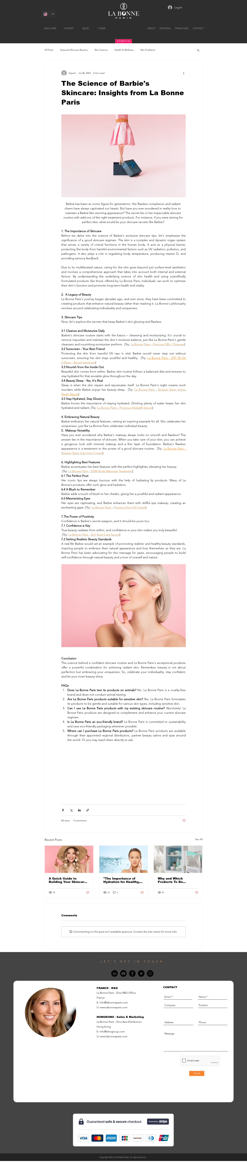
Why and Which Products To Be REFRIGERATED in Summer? (173, 880)
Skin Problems (147, 49)
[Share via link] (87, 810)
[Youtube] (123, 973)
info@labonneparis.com (113, 1002)
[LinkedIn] (114, 973)
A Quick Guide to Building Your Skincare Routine (67, 880)
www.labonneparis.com (114, 1007)
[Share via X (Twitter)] (71, 810)
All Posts (49, 49)
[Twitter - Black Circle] (141, 973)
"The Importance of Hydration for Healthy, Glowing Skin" (121, 880)
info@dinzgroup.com (112, 1031)
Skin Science (101, 49)
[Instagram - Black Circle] (150, 973)
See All (198, 839)
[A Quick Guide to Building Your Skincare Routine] (69, 859)
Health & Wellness (124, 49)
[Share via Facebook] (63, 810)
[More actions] (184, 73)
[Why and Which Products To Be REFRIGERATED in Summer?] (178, 859)
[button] (198, 50)
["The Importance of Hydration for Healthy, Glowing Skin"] (123, 859)
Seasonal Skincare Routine (74, 49)
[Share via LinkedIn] (79, 810)
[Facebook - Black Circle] (132, 973)
